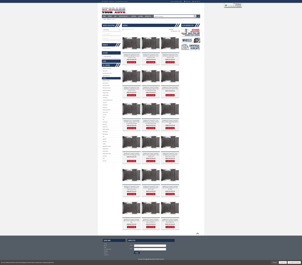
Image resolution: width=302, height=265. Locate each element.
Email (131, 248)
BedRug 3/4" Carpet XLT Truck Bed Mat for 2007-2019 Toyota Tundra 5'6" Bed (131, 56)
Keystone (105, 156)
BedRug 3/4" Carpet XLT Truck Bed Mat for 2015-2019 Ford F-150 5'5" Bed (150, 188)
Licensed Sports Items (107, 100)
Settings (274, 262)
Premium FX (105, 112)
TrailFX (104, 143)
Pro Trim (104, 114)
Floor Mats (107, 56)
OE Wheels (105, 105)
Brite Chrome (105, 83)
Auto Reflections (106, 75)
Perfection (105, 107)
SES (103, 136)
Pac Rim (104, 160)
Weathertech (105, 148)
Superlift (104, 139)
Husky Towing (106, 95)
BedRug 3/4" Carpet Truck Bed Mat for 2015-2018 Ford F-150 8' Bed (132, 221)
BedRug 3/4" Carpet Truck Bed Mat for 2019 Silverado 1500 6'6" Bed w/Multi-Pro (170, 221)
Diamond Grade (106, 85)
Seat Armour (105, 134)
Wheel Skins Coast (107, 153)
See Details (238, 6)
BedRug (104, 78)
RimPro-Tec (105, 126)
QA (103, 119)
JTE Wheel (105, 97)
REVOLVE (105, 124)
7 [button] (131, 29)
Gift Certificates (105, 1)
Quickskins (105, 122)
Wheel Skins (105, 151)
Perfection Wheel (106, 109)
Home (104, 19)
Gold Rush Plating (106, 90)
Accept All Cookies (294, 262)
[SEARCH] (194, 16)
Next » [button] (133, 29)
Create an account (124, 1)
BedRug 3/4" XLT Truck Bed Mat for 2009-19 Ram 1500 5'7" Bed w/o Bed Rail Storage (131, 122)
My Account (111, 1)
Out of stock (132, 62)
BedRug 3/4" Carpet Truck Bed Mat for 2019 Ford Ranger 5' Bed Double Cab (151, 155)
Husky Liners (105, 92)
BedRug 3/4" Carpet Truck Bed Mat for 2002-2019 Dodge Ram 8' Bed (170, 122)
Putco (104, 117)
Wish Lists (188, 1)
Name (131, 245)
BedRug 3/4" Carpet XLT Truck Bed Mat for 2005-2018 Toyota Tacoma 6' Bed (170, 56)
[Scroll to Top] (198, 234)
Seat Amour (105, 131)
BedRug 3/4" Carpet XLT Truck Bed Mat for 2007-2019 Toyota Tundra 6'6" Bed (150, 56)
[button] (198, 16)
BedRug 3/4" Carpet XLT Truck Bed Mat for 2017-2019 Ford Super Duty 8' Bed (131, 188)
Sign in (117, 1)
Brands (109, 19)
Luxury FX (105, 102)
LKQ (103, 158)
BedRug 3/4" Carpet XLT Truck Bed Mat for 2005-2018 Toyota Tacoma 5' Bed (131, 89)
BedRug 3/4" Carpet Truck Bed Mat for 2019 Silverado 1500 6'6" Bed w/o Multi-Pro (151, 221)
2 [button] (124, 29)
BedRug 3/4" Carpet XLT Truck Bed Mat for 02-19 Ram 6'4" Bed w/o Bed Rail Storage (151, 122)
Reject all (282, 262)
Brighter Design (106, 80)
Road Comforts (106, 129)
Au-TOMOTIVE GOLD (107, 73)
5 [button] (128, 29)
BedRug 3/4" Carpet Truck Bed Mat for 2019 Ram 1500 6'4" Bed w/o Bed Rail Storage (151, 89)
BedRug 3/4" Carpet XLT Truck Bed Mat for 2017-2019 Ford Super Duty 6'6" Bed (170, 155)
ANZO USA (105, 70)
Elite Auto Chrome (107, 88)
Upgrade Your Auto (107, 146)
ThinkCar (105, 141)
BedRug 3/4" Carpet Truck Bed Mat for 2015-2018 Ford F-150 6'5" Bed (170, 188)
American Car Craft (107, 68)
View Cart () (197, 1)
